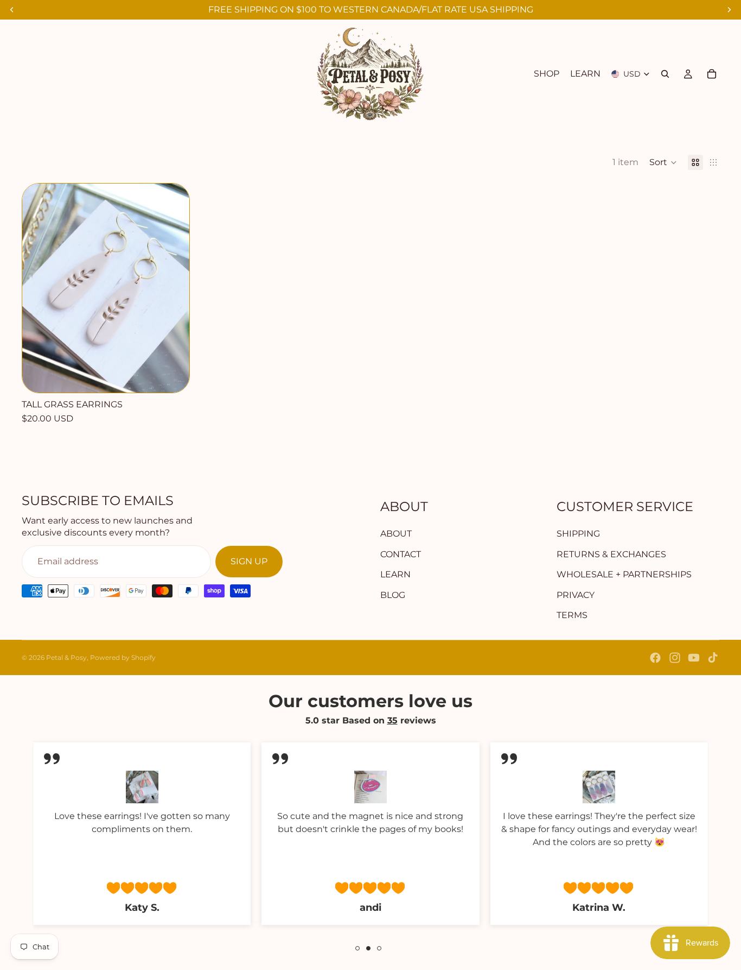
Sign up (249, 561)
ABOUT (396, 533)
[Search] (665, 74)
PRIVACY (576, 595)
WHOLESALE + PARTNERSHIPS (624, 574)
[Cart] (712, 74)
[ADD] (172, 376)
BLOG (392, 595)
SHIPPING (578, 533)
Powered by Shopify (123, 657)
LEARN (395, 574)
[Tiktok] (712, 657)
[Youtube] (693, 657)
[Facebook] (655, 657)
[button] (663, 162)
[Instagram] (674, 657)
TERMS (572, 615)
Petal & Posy (66, 657)
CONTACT (400, 554)
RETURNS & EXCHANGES (611, 554)
